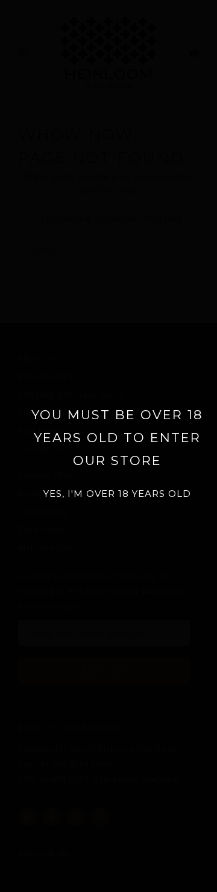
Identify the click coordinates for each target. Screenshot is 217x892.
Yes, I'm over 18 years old (117, 493)
